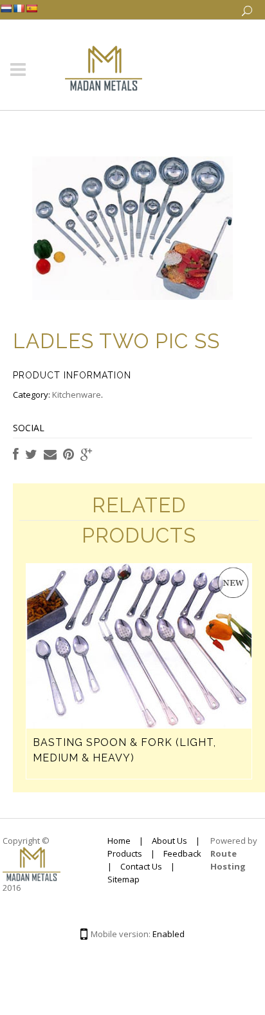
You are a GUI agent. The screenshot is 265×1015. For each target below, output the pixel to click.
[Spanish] (31, 8)
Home (119, 840)
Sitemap (123, 879)
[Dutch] (6, 8)
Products (124, 853)
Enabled (168, 934)
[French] (18, 8)
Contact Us (141, 866)
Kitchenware (76, 394)
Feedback (182, 853)
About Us (169, 840)
